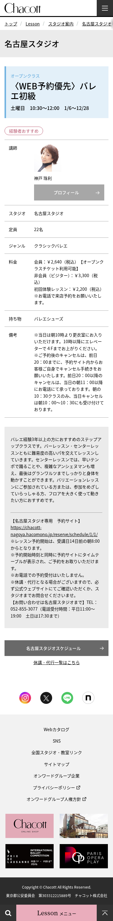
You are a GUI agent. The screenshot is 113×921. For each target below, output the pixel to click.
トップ (11, 24)
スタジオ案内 (61, 24)
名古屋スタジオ (96, 24)
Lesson (33, 24)
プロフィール (66, 192)
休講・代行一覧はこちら (56, 662)
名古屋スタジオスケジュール (53, 648)
